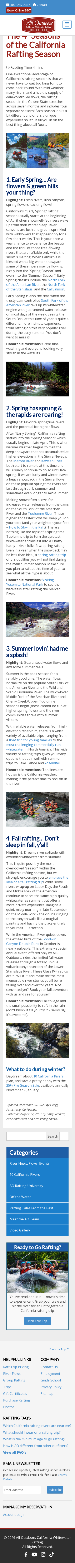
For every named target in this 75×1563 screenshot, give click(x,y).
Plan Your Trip (37, 1321)
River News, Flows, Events (30, 1163)
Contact (42, 5)
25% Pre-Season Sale (22, 1085)
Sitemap (47, 1393)
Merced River (23, 461)
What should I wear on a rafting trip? (32, 1432)
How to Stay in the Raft (27, 527)
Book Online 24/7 (19, 10)
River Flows (12, 1373)
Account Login (14, 1514)
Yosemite (52, 763)
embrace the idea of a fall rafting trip (37, 879)
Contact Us (49, 1367)
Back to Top (58, 1349)
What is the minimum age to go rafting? (34, 1439)
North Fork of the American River (35, 282)
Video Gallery (20, 1230)
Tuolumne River (40, 513)
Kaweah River (51, 461)
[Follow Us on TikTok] (51, 1554)
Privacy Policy (51, 1387)
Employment (50, 1373)
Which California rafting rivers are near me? (37, 1425)
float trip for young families (30, 740)
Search (53, 1136)
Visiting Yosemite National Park (30, 582)
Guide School (51, 1380)
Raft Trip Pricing (16, 1367)
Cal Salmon (55, 289)
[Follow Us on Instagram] (43, 1554)
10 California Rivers (48, 1076)
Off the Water (20, 1197)
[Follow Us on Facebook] (26, 1554)
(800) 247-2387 (20, 5)
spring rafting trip (52, 555)
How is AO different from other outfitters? (36, 1445)
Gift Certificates (15, 1393)
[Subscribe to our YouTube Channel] (34, 1554)
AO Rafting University (26, 1185)
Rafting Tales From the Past (31, 1208)
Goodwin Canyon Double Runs (31, 941)
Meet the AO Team (24, 1219)
